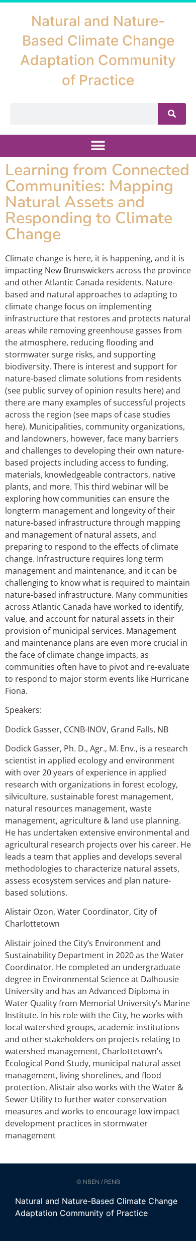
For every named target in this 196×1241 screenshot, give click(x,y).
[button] (98, 146)
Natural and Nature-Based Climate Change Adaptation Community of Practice (96, 1207)
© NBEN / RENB (98, 1182)
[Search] (172, 114)
